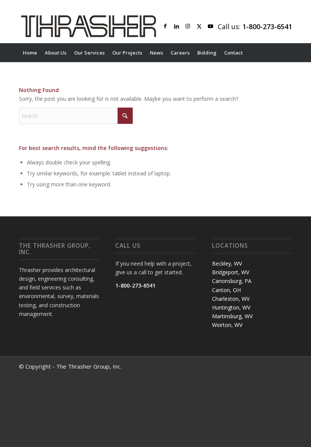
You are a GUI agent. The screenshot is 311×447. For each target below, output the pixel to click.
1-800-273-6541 (135, 285)
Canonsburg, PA (231, 280)
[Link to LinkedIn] (176, 26)
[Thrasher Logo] (88, 26)
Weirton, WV (227, 324)
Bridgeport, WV (230, 272)
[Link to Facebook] (165, 26)
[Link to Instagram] (187, 26)
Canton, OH (226, 290)
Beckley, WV (227, 263)
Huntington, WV (231, 307)
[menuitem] (30, 52)
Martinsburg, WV (232, 316)
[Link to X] (199, 26)
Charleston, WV (231, 298)
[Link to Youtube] (210, 26)
